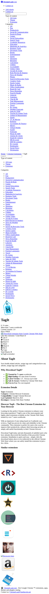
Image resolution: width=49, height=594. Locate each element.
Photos (12, 77)
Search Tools (14, 40)
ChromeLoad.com (10, 588)
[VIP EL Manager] (8, 509)
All (11, 26)
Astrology (13, 97)
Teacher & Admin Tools (18, 113)
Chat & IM (14, 99)
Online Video (15, 69)
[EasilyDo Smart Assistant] (8, 539)
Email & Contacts (16, 138)
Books (12, 52)
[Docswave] (7, 556)
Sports (12, 57)
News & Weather (16, 75)
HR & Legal (14, 140)
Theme (12, 20)
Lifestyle (13, 95)
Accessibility (14, 67)
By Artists (13, 107)
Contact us (9, 6)
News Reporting (16, 91)
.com (10, 2)
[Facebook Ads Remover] (8, 554)
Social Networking (17, 38)
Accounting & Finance (18, 124)
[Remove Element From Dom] (8, 480)
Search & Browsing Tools (19, 79)
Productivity (14, 30)
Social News (14, 148)
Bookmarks (14, 146)
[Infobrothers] (8, 494)
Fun (11, 28)
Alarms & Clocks (16, 136)
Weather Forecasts (16, 109)
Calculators (14, 63)
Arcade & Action (16, 71)
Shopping (13, 59)
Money (12, 126)
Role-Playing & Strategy (19, 73)
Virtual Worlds (15, 128)
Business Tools (15, 48)
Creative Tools (15, 81)
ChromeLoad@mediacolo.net (20, 592)
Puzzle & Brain (15, 34)
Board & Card (15, 89)
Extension (13, 22)
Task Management (16, 101)
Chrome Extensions (14, 154)
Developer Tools (16, 50)
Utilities (13, 65)
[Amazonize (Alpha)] (8, 571)
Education (13, 44)
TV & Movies (15, 119)
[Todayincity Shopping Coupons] (8, 586)
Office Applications (17, 87)
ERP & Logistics (16, 142)
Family (12, 130)
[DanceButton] (8, 465)
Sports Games (15, 83)
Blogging (13, 61)
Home (3, 154)
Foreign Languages (17, 103)
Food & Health (15, 93)
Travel (12, 105)
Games (12, 36)
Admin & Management (18, 115)
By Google (14, 144)
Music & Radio (15, 85)
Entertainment (15, 55)
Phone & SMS (15, 134)
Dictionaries (14, 150)
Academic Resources (17, 42)
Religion (13, 122)
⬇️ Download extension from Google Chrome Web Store (22, 334)
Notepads (13, 132)
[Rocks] (8, 524)
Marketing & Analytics (18, 46)
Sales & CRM (15, 111)
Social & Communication (19, 32)
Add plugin (9, 9)
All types (13, 18)
